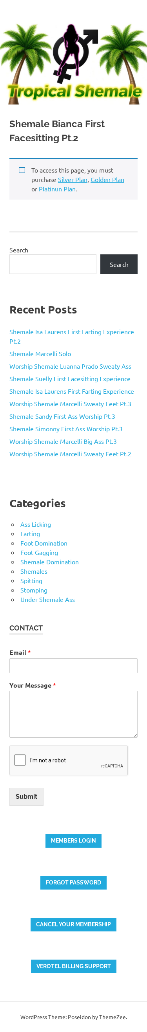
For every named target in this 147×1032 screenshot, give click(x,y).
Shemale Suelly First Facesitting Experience (70, 378)
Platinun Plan (57, 189)
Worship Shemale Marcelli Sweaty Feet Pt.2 (70, 453)
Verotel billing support (73, 966)
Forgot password (73, 882)
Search (18, 250)
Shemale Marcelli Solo (40, 353)
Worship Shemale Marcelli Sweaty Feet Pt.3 (70, 403)
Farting (30, 533)
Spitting (31, 580)
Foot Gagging (39, 552)
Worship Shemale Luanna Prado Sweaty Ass (70, 366)
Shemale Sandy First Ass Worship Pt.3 (62, 416)
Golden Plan (107, 179)
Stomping (33, 590)
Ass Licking (35, 524)
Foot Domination (43, 543)
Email (20, 652)
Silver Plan (72, 179)
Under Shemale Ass (47, 599)
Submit (26, 796)
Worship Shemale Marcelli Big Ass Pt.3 (63, 441)
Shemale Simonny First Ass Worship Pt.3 (66, 428)
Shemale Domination (49, 562)
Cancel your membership (73, 924)
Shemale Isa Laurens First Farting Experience (71, 391)
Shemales (33, 571)
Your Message (32, 685)
